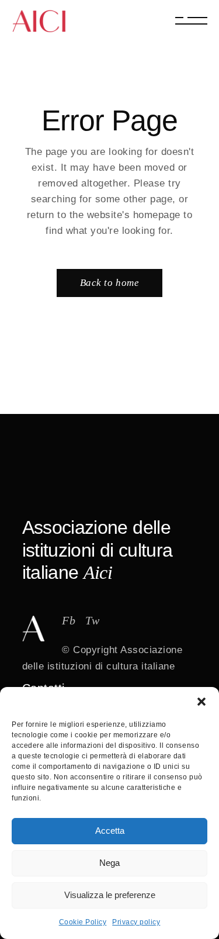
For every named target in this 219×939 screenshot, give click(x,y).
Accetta (109, 831)
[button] (201, 701)
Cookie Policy (83, 922)
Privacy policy (136, 922)
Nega (109, 863)
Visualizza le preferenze (109, 895)
